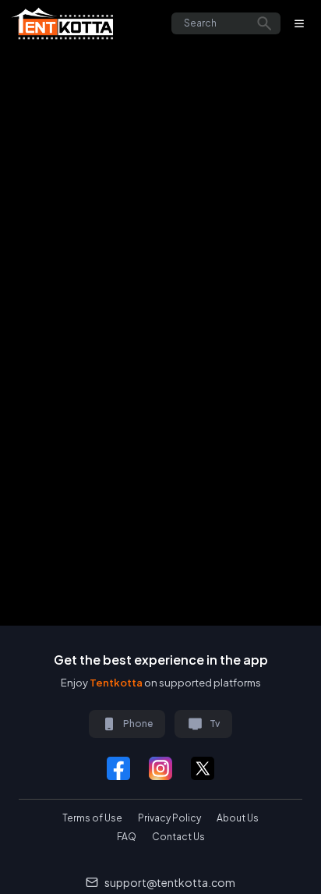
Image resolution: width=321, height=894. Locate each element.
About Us (238, 818)
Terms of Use (92, 818)
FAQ (126, 837)
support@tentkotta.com (169, 882)
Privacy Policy (169, 818)
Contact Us (178, 837)
